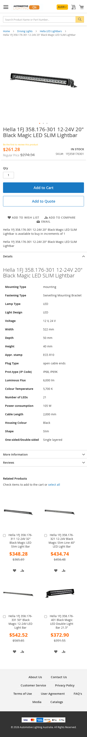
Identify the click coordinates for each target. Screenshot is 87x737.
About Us (35, 677)
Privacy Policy (64, 685)
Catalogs (56, 702)
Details (8, 256)
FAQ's (78, 694)
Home (7, 31)
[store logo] (27, 7)
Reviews (8, 462)
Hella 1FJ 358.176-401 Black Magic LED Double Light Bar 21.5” (62, 621)
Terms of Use (22, 694)
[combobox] (43, 19)
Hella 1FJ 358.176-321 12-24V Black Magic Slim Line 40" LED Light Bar (62, 540)
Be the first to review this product (20, 144)
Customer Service (33, 685)
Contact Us (59, 677)
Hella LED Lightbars (51, 31)
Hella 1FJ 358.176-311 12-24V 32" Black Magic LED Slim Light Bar (20, 540)
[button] (62, 7)
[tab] (43, 256)
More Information (15, 454)
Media (36, 702)
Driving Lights (25, 31)
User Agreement (53, 694)
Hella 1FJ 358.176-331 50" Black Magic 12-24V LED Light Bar (20, 621)
